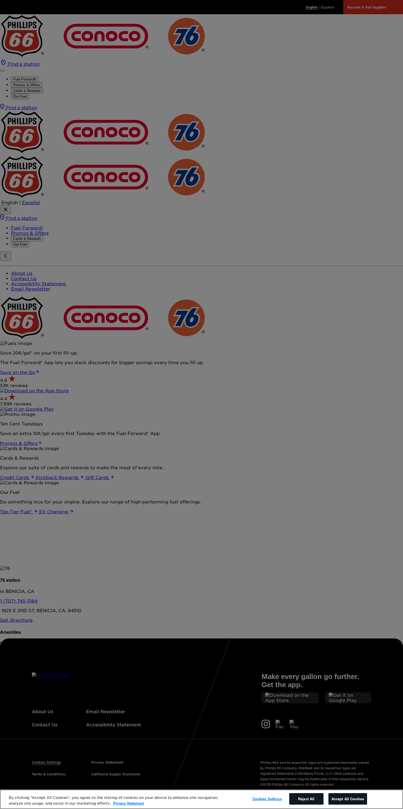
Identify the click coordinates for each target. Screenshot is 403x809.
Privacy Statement (128, 803)
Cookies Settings (267, 798)
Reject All (306, 798)
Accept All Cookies (347, 798)
